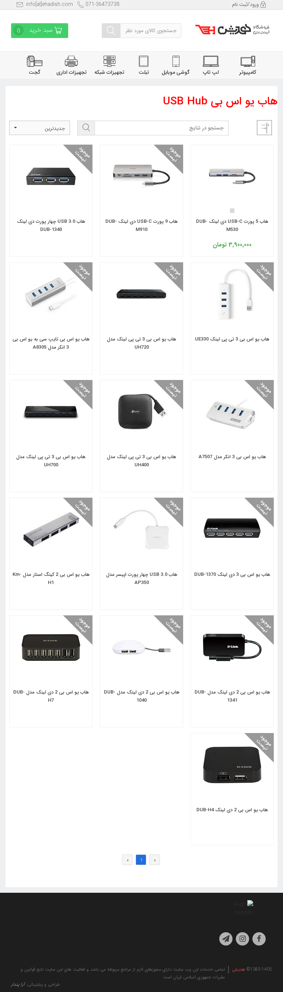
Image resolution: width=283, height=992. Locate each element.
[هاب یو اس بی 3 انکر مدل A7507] (232, 436)
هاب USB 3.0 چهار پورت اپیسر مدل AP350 (141, 579)
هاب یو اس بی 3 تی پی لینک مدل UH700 (50, 461)
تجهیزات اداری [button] (71, 72)
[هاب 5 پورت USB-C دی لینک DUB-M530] (232, 201)
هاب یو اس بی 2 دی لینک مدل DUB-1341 (232, 696)
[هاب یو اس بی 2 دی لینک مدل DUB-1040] (141, 672)
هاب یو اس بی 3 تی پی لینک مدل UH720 (141, 343)
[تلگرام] (226, 939)
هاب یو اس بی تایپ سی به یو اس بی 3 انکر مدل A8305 (51, 343)
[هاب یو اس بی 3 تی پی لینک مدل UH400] (141, 436)
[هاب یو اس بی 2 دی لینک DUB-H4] (232, 789)
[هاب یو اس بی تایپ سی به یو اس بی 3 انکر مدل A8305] (50, 319)
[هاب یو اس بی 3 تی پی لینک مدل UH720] (141, 319)
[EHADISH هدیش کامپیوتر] (232, 27)
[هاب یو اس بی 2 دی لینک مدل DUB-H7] (50, 672)
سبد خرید (36, 30)
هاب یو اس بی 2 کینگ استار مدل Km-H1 (51, 579)
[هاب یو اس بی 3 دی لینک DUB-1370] (232, 554)
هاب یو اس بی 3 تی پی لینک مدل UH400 (141, 461)
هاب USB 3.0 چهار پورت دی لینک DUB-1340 (51, 226)
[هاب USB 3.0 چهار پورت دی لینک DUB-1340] (50, 201)
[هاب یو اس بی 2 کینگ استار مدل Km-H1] (50, 554)
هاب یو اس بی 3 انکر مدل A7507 (232, 457)
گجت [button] (35, 72)
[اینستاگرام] (242, 939)
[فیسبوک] (259, 939)
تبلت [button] (144, 72)
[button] (39, 128)
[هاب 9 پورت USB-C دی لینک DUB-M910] (141, 201)
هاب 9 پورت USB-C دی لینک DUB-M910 (141, 226)
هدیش (238, 969)
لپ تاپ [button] (211, 72)
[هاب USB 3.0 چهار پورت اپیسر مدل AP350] (141, 554)
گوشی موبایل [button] (176, 72)
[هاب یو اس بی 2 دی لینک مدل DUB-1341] (232, 672)
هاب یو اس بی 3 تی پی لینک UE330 (232, 339)
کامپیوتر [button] (247, 72)
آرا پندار (18, 984)
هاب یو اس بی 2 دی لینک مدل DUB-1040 (141, 696)
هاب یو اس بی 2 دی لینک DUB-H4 (232, 810)
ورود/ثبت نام (246, 4)
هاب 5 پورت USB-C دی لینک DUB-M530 (232, 226)
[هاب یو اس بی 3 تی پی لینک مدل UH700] (50, 436)
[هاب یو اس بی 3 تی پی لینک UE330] (232, 319)
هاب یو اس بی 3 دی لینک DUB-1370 (232, 574)
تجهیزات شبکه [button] (109, 72)
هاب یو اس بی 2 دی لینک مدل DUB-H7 (51, 696)
